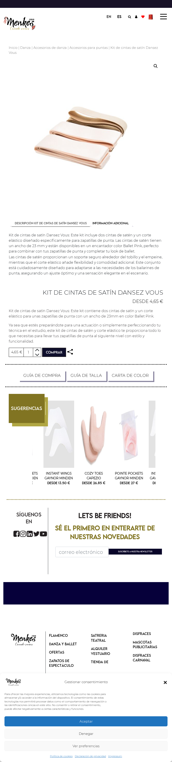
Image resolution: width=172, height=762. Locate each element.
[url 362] (94, 434)
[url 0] (13, 682)
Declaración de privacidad (90, 756)
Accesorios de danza (50, 48)
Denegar (86, 734)
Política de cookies (61, 756)
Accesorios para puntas (88, 48)
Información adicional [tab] (110, 223)
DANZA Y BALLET (63, 644)
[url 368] (30, 533)
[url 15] (151, 16)
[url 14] (142, 16)
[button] (165, 682)
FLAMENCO (58, 635)
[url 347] (70, 352)
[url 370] (43, 533)
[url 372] (24, 640)
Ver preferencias (86, 746)
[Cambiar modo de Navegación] (163, 16)
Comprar (54, 352)
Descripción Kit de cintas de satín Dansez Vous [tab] (51, 223)
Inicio (13, 48)
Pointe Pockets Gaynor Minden (129, 475)
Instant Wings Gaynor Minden (59, 475)
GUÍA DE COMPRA (42, 375)
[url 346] (86, 135)
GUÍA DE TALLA (86, 375)
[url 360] (58, 434)
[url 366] (16, 533)
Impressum (115, 756)
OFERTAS (56, 652)
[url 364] (129, 434)
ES (119, 16)
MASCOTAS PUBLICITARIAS (145, 644)
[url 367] (23, 533)
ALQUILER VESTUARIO (100, 651)
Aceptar (86, 721)
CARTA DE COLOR (130, 375)
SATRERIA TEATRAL (99, 638)
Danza (25, 48)
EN (109, 16)
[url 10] (20, 23)
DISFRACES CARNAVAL (142, 658)
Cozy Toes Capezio (94, 475)
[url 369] (36, 533)
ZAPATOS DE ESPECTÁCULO (61, 663)
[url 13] (136, 16)
